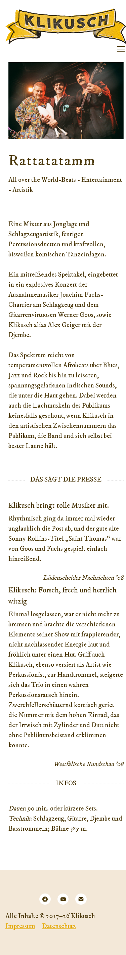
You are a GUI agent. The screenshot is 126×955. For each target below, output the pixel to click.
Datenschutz (59, 926)
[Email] (81, 899)
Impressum (20, 926)
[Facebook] (45, 899)
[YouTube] (63, 899)
